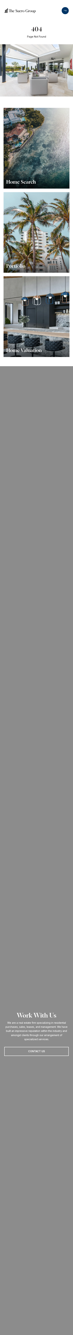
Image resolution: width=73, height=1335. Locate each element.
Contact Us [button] (36, 1051)
